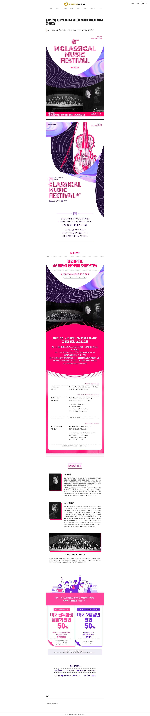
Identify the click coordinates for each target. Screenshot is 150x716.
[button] (57, 8)
